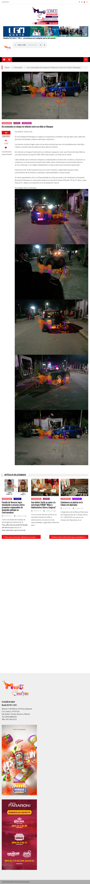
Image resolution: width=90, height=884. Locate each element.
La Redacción (79, 508)
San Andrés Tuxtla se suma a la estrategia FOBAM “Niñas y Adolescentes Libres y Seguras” (43, 505)
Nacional (77, 499)
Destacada (7, 123)
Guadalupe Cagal (21, 516)
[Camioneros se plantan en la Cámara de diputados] (74, 487)
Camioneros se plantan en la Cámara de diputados (72, 503)
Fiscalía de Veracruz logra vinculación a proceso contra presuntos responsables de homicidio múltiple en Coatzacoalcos (13, 507)
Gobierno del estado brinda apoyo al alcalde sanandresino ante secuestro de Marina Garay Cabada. (69, 537)
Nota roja (26, 123)
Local (17, 123)
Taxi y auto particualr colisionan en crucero (20, 537)
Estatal (17, 499)
